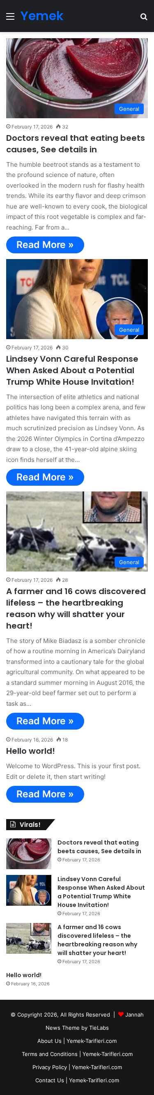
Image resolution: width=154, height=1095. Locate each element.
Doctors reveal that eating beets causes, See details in (75, 143)
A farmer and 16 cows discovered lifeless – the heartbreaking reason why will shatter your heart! (76, 608)
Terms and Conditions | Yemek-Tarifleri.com (77, 1054)
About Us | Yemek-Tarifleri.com (77, 1041)
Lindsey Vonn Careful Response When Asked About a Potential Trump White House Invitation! (72, 370)
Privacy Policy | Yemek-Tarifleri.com (77, 1067)
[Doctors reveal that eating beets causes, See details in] (28, 853)
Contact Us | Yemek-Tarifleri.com (77, 1080)
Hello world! (30, 751)
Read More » (45, 244)
